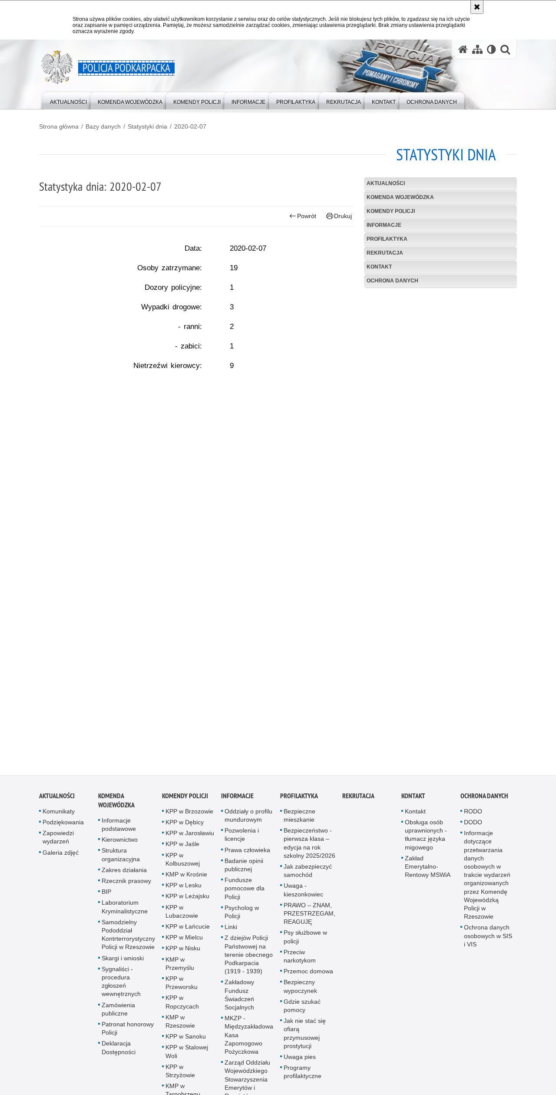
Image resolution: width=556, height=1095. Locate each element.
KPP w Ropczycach (182, 1007)
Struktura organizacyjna (121, 859)
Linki (231, 931)
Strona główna (59, 126)
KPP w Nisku (182, 953)
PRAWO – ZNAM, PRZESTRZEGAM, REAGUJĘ (309, 918)
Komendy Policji (391, 211)
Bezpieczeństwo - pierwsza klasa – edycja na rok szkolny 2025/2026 (309, 848)
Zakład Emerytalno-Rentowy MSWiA (427, 871)
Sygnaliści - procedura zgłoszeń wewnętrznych (121, 986)
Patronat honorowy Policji (128, 1033)
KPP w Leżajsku (187, 901)
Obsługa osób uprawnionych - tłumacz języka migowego (426, 839)
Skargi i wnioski (123, 962)
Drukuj (343, 215)
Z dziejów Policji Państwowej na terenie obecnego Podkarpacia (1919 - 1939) (249, 959)
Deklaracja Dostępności (119, 1052)
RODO (473, 816)
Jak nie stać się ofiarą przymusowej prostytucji (305, 1038)
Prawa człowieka (247, 854)
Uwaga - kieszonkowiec (303, 895)
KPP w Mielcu (184, 942)
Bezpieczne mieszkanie (299, 820)
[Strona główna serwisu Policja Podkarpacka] (463, 49)
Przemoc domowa (308, 975)
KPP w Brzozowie (189, 816)
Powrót (306, 215)
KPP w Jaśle (182, 849)
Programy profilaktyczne (302, 1076)
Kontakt (379, 267)
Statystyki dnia (147, 126)
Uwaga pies (300, 1061)
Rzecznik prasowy (126, 885)
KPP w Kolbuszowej (182, 864)
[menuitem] (68, 100)
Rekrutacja (385, 253)
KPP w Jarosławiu (189, 837)
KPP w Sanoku (185, 1041)
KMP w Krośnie (186, 879)
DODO (473, 826)
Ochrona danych (392, 281)
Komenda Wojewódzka (400, 197)
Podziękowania (63, 826)
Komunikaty (59, 816)
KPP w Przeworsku (181, 987)
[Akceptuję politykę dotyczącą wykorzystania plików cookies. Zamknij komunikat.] (476, 7)
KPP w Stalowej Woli (186, 1056)
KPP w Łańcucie (187, 931)
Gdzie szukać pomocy (302, 1010)
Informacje (384, 225)
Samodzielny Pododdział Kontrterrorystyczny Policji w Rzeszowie (128, 939)
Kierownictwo (120, 844)
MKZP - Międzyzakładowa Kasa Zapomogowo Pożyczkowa (249, 1039)
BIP (106, 896)
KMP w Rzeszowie (180, 1026)
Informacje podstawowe (119, 829)
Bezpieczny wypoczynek (300, 991)
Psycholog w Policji (242, 916)
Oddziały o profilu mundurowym (248, 820)
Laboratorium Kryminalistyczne (125, 911)
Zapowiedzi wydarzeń (58, 841)
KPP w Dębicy (184, 826)
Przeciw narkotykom (300, 961)
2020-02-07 (190, 126)
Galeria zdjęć (61, 857)
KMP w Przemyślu (179, 968)
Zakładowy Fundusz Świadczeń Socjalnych (239, 1000)
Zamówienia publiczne (118, 1014)
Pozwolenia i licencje (242, 839)
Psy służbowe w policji (305, 941)
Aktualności (386, 183)
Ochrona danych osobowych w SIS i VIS (488, 940)
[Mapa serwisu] (477, 49)
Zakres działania (124, 874)
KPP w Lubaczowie (181, 916)
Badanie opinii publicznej (244, 869)
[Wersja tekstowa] (491, 49)
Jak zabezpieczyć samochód (308, 875)
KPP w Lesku (183, 889)
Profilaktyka (387, 239)
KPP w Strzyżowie (180, 1075)
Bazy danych (103, 126)
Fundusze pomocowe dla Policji (245, 893)
